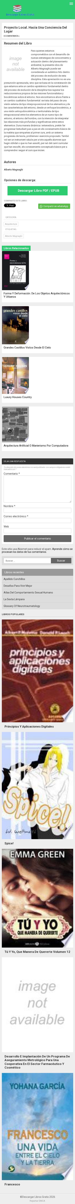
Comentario (12, 473)
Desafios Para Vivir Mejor (18, 585)
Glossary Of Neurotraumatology (22, 606)
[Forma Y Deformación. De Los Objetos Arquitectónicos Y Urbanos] (15, 271)
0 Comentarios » (11, 36)
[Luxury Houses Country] (15, 376)
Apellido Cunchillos (14, 579)
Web (6, 526)
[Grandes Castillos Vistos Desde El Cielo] (15, 325)
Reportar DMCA (37, 1201)
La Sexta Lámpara (14, 599)
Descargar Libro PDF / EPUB (38, 190)
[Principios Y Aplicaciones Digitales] (37, 723)
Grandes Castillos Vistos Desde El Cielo (27, 347)
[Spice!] (37, 840)
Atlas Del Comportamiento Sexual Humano (28, 592)
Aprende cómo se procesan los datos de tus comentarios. (37, 550)
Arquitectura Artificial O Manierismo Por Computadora (36, 445)
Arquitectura (11, 224)
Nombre (9, 506)
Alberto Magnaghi (13, 236)
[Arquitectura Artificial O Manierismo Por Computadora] (15, 424)
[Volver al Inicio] (20, 10)
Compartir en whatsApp (55, 206)
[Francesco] (37, 1181)
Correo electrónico (16, 516)
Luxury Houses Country (18, 397)
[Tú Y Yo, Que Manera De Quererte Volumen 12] (37, 948)
